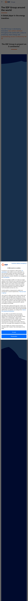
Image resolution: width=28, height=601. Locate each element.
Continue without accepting (19, 263)
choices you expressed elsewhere (13, 310)
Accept (14, 332)
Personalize (14, 336)
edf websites (6, 277)
